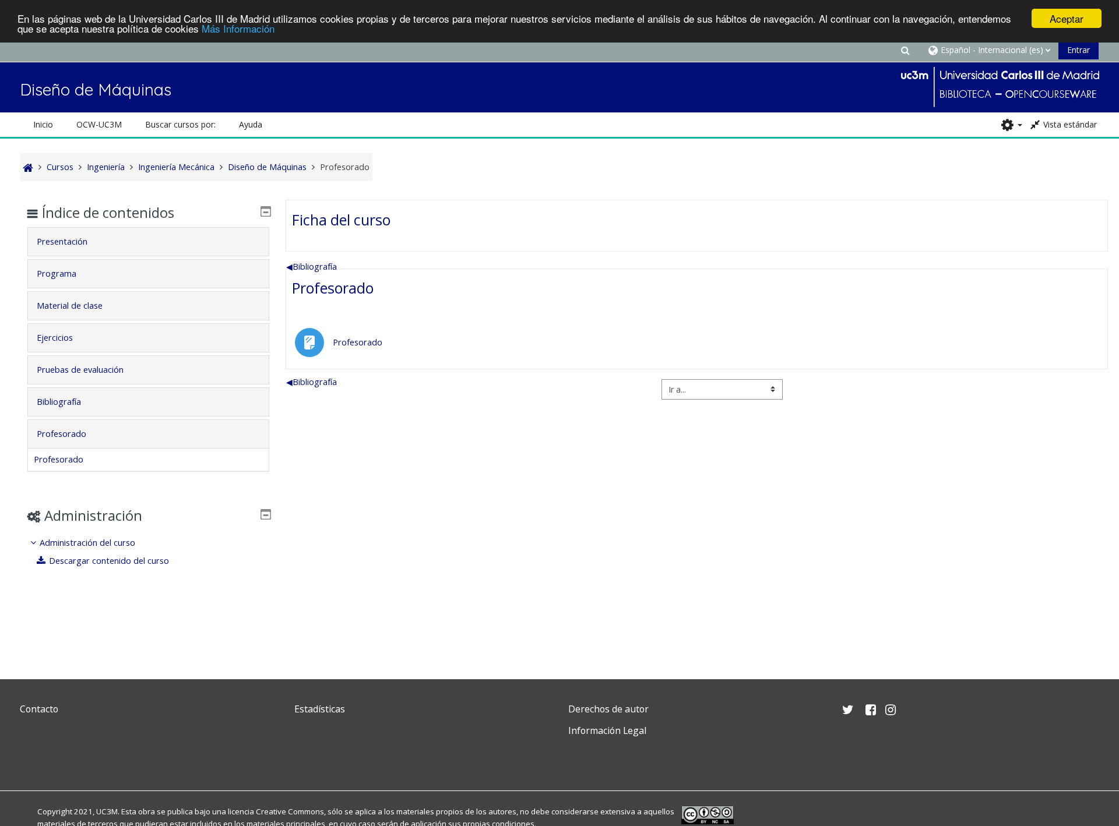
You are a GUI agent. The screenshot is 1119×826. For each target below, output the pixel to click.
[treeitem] (148, 552)
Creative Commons (290, 811)
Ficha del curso (341, 220)
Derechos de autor (608, 709)
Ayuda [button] (250, 124)
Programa (56, 273)
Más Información (238, 29)
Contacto (39, 709)
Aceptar (1066, 18)
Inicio (43, 124)
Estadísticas (319, 709)
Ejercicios (55, 337)
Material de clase (70, 305)
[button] (906, 49)
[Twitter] (31, 758)
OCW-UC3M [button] (99, 124)
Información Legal (607, 730)
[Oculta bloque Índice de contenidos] (266, 211)
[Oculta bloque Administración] (266, 514)
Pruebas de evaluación (80, 369)
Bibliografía (311, 266)
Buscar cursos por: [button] (180, 124)
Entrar (1078, 49)
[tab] (148, 242)
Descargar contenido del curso (109, 560)
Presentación (62, 241)
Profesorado (333, 288)
